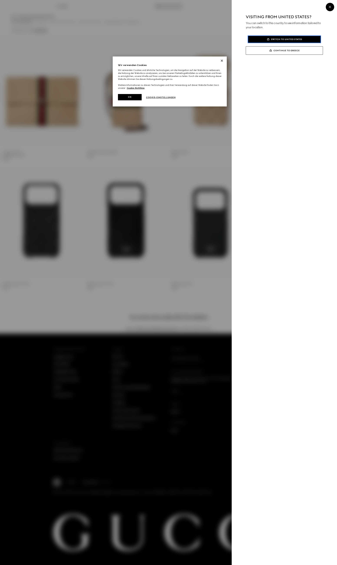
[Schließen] (222, 61)
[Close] (330, 7)
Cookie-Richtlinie (135, 88)
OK (129, 97)
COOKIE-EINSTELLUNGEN (161, 97)
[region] (170, 81)
